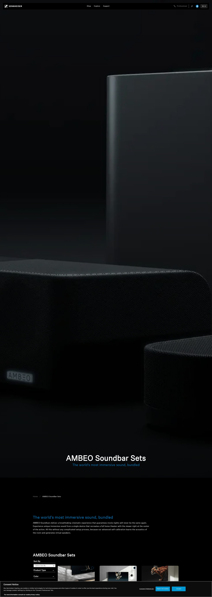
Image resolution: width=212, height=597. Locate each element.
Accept (178, 589)
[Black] (92, 568)
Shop (89, 6)
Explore (97, 6)
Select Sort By (40, 566)
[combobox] (192, 6)
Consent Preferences (146, 589)
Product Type (40, 570)
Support (106, 6)
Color (36, 577)
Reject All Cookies (163, 589)
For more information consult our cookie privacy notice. (22, 594)
